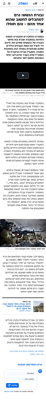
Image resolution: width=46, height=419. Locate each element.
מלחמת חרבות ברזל (26, 351)
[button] (35, 3)
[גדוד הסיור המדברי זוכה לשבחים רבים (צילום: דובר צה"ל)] (23, 235)
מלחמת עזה (39, 351)
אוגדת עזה (14, 351)
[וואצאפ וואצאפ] (9, 3)
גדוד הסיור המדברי (36, 354)
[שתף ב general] (4, 3)
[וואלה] (23, 3)
